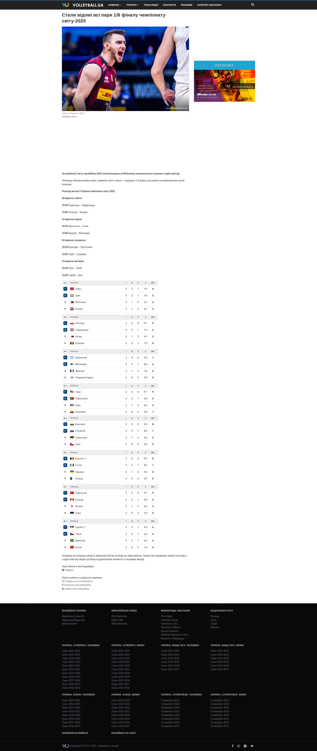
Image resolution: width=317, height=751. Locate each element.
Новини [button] (113, 4)
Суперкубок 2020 (170, 715)
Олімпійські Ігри (169, 620)
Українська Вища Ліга (73, 620)
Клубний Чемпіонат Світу (174, 635)
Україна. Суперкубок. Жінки (228, 694)
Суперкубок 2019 (170, 719)
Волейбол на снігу (123, 733)
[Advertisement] (125, 145)
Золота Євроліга (169, 631)
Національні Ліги (222, 610)
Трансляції (151, 4)
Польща (215, 616)
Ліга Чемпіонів (119, 616)
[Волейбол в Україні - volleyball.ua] (82, 5)
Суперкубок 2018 (170, 722)
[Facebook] (232, 746)
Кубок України (69, 624)
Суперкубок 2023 (170, 708)
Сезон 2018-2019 (71, 677)
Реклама (186, 4)
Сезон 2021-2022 (71, 666)
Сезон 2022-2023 (71, 662)
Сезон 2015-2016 (71, 688)
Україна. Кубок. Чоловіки (78, 694)
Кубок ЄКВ (117, 620)
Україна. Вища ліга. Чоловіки (180, 645)
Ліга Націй (166, 616)
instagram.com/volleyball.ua (78, 581)
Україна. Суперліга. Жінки (127, 645)
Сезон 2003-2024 (71, 704)
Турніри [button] (131, 4)
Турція (214, 624)
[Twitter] (252, 746)
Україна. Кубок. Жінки (125, 694)
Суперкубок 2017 (170, 726)
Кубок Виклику (119, 624)
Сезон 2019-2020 (71, 673)
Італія (213, 620)
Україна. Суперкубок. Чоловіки (181, 694)
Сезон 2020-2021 (71, 669)
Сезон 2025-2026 (71, 651)
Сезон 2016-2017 (71, 684)
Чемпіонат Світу (69, 117)
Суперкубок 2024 (170, 704)
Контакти (169, 4)
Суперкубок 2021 (170, 711)
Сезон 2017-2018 (71, 680)
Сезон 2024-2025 (71, 655)
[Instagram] (238, 746)
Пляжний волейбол (75, 733)
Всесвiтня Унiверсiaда (172, 638)
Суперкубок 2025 (170, 700)
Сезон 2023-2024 (71, 658)
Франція (215, 627)
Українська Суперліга (73, 616)
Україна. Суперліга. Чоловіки (81, 645)
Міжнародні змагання (175, 610)
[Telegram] (245, 746)
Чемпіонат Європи (171, 627)
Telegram (69, 570)
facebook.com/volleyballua (77, 585)
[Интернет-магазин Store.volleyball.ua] (224, 86)
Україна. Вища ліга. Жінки (227, 645)
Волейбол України (74, 610)
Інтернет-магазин (209, 4)
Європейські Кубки (124, 610)
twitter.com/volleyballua (76, 589)
